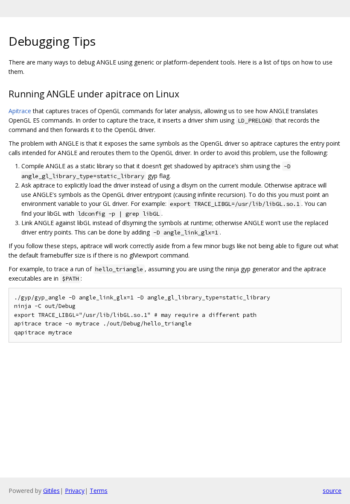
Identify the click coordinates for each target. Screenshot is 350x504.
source (332, 490)
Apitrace (20, 111)
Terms (99, 490)
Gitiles (51, 490)
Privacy (75, 490)
